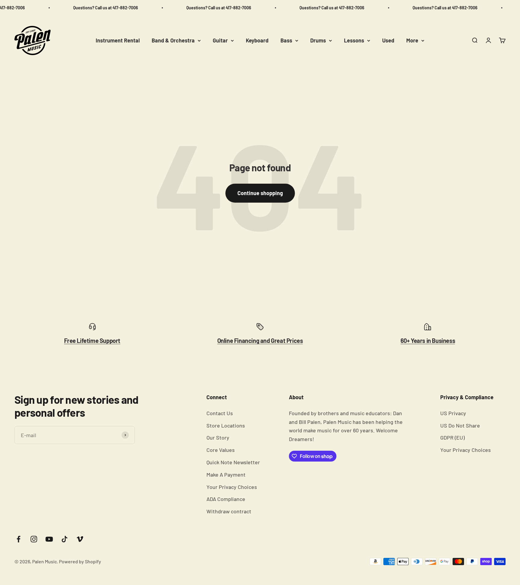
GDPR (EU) (452, 437)
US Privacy (453, 413)
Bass (286, 40)
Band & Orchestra (173, 40)
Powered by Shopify (80, 561)
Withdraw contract (228, 511)
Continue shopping (260, 193)
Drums (318, 40)
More (412, 40)
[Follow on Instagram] (34, 539)
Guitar (220, 40)
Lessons (354, 40)
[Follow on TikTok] (64, 539)
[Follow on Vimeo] (80, 539)
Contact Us (219, 413)
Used (388, 40)
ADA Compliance (225, 499)
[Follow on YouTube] (49, 539)
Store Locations (225, 425)
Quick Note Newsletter (233, 462)
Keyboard (257, 40)
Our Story (217, 437)
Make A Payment (226, 474)
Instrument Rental (118, 40)
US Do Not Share (460, 425)
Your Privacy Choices (231, 487)
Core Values (220, 450)
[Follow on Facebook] (18, 539)
